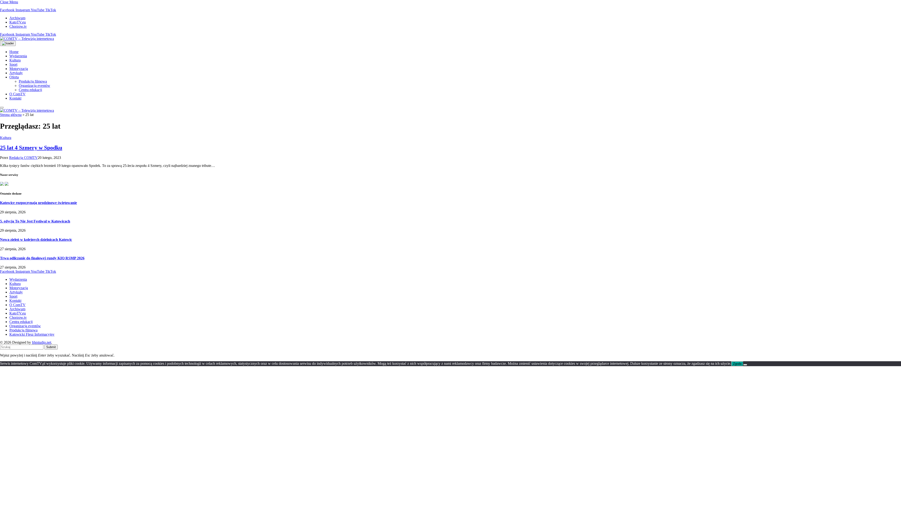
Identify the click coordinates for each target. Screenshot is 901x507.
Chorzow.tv (18, 26)
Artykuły (16, 73)
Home (14, 52)
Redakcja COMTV (23, 158)
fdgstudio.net (41, 342)
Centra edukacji (30, 90)
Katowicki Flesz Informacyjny (31, 334)
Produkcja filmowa (33, 81)
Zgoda (737, 363)
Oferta (14, 77)
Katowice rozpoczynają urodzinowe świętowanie (38, 203)
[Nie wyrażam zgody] (745, 364)
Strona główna (11, 115)
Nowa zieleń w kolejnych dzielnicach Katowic (36, 240)
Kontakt (15, 98)
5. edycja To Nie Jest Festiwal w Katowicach (35, 221)
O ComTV (17, 94)
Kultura (15, 60)
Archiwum (17, 18)
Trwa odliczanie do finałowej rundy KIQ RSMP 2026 (42, 258)
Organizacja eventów (34, 86)
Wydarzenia (18, 56)
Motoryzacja (18, 69)
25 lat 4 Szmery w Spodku (31, 148)
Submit (51, 347)
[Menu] (2, 107)
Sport (13, 64)
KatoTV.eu (17, 22)
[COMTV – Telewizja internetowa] (27, 39)
